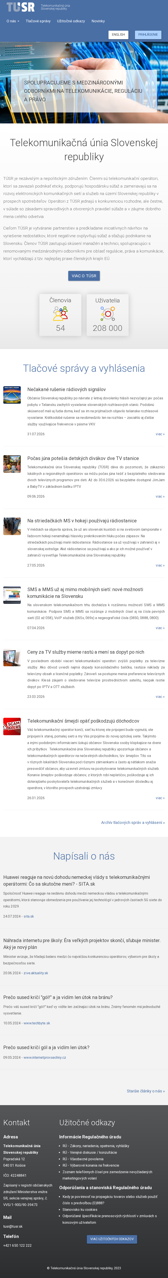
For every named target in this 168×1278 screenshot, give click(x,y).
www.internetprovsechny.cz (45, 1057)
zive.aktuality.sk (36, 973)
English (118, 35)
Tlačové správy (38, 21)
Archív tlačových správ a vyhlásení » (133, 822)
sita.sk (29, 916)
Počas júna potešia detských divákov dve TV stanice (83, 458)
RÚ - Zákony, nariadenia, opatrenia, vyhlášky (96, 1146)
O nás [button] (12, 21)
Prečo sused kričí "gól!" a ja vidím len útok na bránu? (58, 997)
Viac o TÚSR (84, 275)
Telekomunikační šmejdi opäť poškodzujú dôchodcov (83, 721)
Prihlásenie (148, 35)
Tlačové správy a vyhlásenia (84, 368)
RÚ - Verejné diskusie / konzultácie (90, 1152)
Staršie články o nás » (146, 1091)
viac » (160, 434)
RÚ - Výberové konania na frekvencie (91, 1165)
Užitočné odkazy (71, 21)
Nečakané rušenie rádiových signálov (66, 389)
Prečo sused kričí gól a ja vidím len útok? (46, 1047)
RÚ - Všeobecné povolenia (83, 1159)
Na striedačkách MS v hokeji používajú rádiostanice (82, 520)
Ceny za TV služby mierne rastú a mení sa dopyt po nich (85, 652)
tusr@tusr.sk (13, 1226)
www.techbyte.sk (37, 1023)
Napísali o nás (84, 856)
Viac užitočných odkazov (111, 1239)
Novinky (98, 21)
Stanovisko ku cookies (80, 1210)
